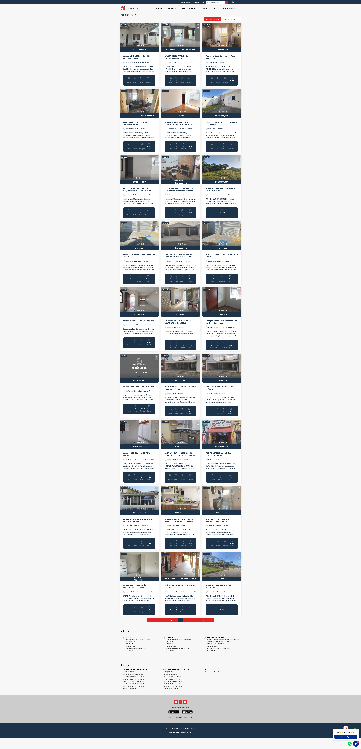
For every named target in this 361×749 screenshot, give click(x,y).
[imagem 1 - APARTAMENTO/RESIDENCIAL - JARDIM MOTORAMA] (139, 101)
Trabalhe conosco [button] (229, 8)
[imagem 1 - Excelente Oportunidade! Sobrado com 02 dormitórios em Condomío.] (180, 167)
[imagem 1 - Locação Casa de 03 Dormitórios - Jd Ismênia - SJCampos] (221, 299)
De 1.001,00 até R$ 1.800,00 (172, 676)
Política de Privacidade (175, 717)
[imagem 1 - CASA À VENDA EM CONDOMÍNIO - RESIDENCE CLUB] (139, 35)
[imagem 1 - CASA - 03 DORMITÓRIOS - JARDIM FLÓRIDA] (221, 366)
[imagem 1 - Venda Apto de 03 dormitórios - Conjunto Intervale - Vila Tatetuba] (139, 167)
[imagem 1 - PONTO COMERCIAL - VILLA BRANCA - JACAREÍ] (139, 233)
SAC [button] (214, 8)
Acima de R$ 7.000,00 (171, 688)
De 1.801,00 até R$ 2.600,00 (172, 679)
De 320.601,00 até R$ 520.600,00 (133, 681)
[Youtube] (185, 702)
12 (194, 620)
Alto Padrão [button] (172, 8)
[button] (233, 2)
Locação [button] (204, 8)
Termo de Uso (188, 717)
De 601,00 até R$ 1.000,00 (172, 674)
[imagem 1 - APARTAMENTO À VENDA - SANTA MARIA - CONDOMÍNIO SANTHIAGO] (180, 498)
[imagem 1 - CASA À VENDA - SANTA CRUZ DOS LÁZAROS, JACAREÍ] (139, 498)
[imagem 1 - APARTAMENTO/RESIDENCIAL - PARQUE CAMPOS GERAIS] (221, 498)
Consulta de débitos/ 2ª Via (213, 672)
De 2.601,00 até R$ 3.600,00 (173, 681)
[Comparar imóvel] (156, 28)
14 (203, 620)
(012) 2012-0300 (199, 2)
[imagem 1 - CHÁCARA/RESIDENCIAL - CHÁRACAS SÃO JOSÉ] (180, 564)
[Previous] (123, 35)
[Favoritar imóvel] (156, 25)
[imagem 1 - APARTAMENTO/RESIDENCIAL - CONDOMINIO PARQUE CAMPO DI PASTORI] (180, 101)
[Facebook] (176, 702)
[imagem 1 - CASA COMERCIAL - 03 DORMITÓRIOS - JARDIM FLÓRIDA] (180, 366)
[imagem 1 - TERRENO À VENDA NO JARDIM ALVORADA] (221, 564)
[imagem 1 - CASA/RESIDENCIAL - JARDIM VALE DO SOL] (139, 432)
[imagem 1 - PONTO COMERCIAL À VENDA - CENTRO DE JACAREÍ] (221, 432)
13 (198, 620)
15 (207, 620)
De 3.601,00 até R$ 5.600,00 (173, 684)
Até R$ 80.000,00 (128, 672)
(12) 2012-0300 (130, 646)
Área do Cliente (185, 2)
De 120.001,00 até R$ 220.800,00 (133, 676)
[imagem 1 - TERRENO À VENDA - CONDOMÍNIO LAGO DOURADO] (221, 167)
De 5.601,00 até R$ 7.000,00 (173, 686)
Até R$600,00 (168, 672)
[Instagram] (180, 702)
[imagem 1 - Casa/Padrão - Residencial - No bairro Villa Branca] (221, 101)
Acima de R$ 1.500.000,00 (131, 688)
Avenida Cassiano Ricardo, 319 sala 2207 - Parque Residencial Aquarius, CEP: (223, 640)
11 (189, 620)
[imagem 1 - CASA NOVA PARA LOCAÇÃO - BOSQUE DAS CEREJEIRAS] (139, 564)
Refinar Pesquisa (211, 19)
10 (185, 620)
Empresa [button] (158, 8)
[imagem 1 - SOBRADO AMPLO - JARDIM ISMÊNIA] (139, 299)
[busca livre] (226, 2)
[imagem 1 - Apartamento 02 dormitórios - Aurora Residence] (221, 35)
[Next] (156, 35)
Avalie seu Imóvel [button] (188, 8)
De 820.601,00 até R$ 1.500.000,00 (134, 686)
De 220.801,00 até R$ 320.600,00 (133, 679)
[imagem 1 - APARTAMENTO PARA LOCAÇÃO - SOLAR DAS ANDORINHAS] (180, 299)
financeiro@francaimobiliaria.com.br (137, 648)
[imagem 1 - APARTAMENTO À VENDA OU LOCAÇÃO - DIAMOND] (180, 35)
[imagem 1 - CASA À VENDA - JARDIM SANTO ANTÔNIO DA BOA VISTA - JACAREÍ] (180, 233)
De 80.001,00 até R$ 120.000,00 (133, 674)
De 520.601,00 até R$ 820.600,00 (133, 684)
